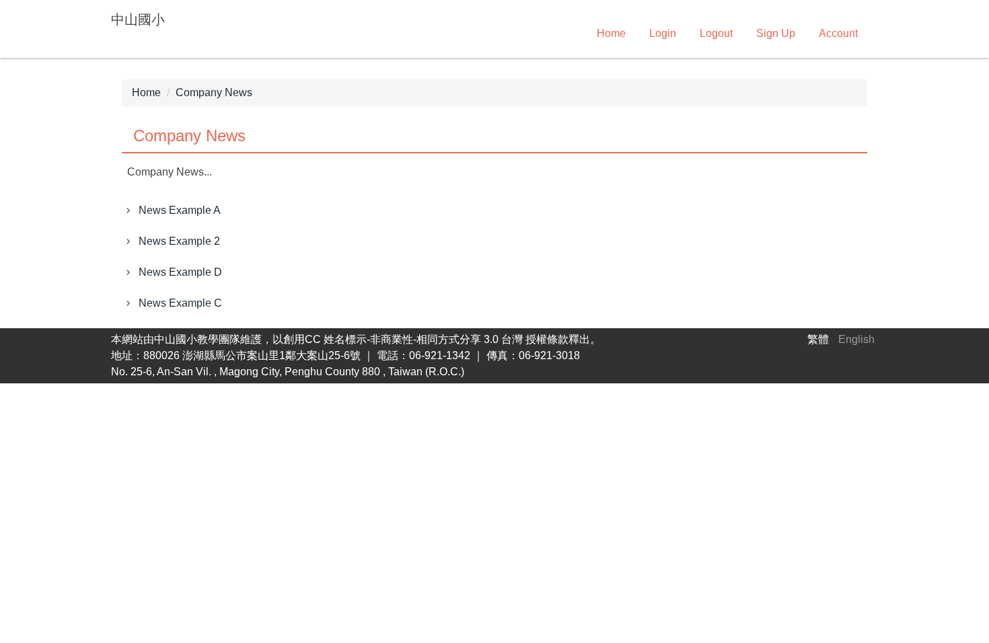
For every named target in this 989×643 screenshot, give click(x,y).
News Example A (180, 210)
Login (662, 33)
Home (611, 33)
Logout (716, 33)
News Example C (180, 303)
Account (838, 33)
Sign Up (775, 33)
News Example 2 (179, 241)
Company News (214, 92)
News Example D (180, 272)
